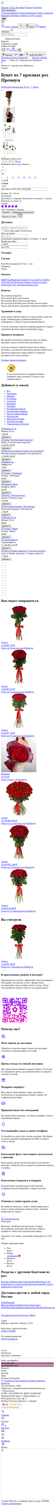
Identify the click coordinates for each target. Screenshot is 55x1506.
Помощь (15, 15)
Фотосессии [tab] (12, 416)
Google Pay (37, 280)
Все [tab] (8, 391)
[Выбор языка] (4, 18)
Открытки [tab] (12, 393)
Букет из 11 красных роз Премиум (17, 689)
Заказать (6, 212)
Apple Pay (26, 280)
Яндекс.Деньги (24, 282)
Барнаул (8, 55)
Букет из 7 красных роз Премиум (17, 964)
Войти (31, 27)
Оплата (28, 7)
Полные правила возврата (13, 360)
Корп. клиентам (45, 13)
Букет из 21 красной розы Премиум (18, 908)
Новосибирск (24, 1307)
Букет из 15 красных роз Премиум (17, 733)
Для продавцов (8, 10)
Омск (34, 1307)
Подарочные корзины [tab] (17, 411)
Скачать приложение (11, 1503)
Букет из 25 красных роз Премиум (17, 864)
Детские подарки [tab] (15, 421)
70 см (17, 161)
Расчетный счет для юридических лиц (19, 285)
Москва (14, 1307)
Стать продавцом (9, 13)
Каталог (5, 7)
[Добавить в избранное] (20, 216)
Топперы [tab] (11, 406)
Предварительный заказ (23, 212)
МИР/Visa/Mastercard (11, 280)
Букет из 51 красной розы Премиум (18, 821)
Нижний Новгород (7, 1303)
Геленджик (29, 1305)
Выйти (42, 26)
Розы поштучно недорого (25, 1282)
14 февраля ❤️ (14, 1256)
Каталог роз (7, 1282)
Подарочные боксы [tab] (16, 409)
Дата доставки (8, 233)
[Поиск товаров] (3, 50)
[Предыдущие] (2, 90)
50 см (11, 161)
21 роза (13, 1287)
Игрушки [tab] (11, 404)
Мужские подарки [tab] (15, 419)
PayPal (13, 282)
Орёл (3, 1302)
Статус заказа (35, 15)
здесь (40, 329)
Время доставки (8, 241)
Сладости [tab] (11, 401)
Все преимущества (10, 1219)
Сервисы (24, 15)
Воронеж (41, 1307)
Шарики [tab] (11, 396)
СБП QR (5, 282)
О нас (12, 7)
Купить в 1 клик (9, 217)
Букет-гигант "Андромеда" (14, 777)
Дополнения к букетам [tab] (18, 424)
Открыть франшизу (27, 13)
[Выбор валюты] (3, 22)
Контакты (6, 15)
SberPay (46, 280)
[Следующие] (5, 562)
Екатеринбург (17, 1305)
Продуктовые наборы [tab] (17, 414)
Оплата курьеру (39, 282)
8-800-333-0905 (8, 1331)
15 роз (20, 1287)
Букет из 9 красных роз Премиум (17, 645)
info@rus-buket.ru (9, 1339)
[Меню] (19, 50)
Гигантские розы (34, 1284)
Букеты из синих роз (16, 1284)
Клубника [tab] (11, 398)
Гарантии (37, 7)
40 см (4, 161)
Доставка (20, 7)
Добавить (6, 437)
